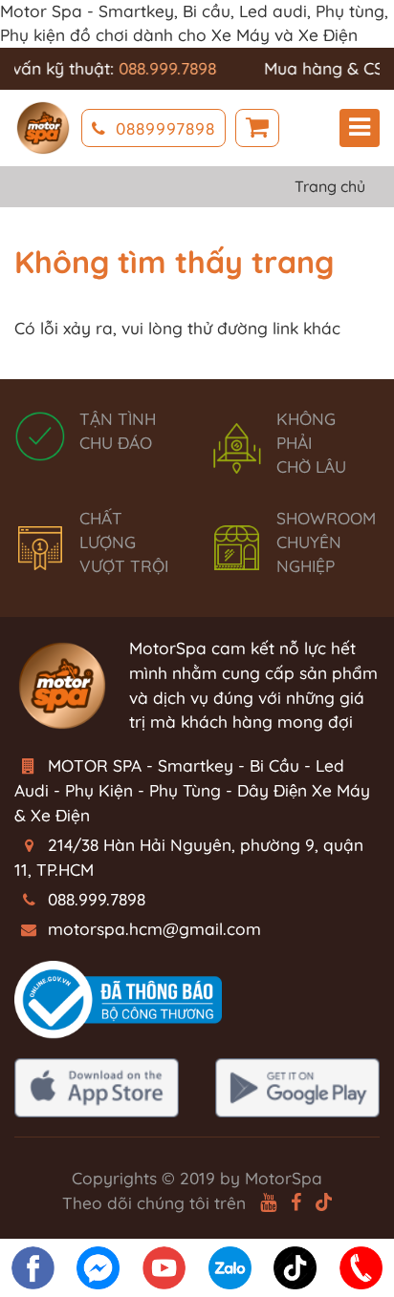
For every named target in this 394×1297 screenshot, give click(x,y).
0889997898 (165, 128)
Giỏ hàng (257, 128)
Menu (359, 128)
